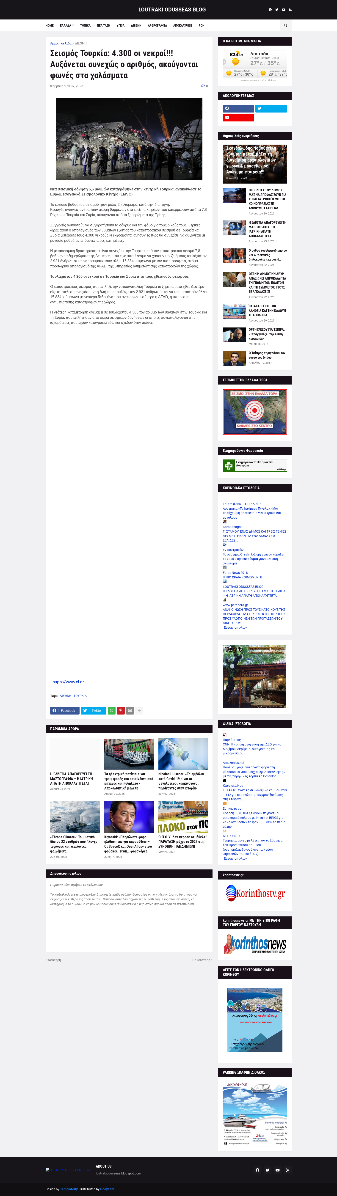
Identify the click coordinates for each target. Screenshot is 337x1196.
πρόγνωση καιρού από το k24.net (258, 80)
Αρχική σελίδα (61, 43)
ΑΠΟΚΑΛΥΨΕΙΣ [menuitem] (182, 25)
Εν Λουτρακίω (233, 550)
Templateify (69, 1189)
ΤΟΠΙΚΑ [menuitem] (85, 25)
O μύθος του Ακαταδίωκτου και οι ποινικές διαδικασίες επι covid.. (268, 254)
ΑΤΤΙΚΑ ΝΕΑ (231, 836)
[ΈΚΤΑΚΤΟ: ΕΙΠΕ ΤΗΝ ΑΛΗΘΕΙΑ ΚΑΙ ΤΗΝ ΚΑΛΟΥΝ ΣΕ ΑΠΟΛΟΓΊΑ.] (234, 311)
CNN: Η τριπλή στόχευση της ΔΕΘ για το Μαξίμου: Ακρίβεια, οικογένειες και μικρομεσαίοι (252, 748)
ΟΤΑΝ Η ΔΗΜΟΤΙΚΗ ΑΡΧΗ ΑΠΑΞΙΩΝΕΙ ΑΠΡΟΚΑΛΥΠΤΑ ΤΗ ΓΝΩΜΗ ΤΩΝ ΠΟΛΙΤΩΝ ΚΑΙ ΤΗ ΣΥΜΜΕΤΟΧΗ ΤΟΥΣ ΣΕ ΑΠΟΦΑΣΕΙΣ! (267, 283)
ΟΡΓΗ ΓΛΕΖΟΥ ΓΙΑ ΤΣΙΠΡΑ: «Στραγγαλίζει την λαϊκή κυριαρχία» (267, 334)
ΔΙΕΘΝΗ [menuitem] (136, 25)
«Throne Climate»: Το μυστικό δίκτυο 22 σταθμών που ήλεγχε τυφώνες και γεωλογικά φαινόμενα (73, 844)
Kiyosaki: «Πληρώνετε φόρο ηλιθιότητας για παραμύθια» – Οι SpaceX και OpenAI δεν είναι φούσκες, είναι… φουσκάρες (128, 844)
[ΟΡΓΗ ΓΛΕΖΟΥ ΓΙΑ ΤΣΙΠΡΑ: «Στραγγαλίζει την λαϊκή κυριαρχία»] (234, 334)
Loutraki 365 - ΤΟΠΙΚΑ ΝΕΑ (242, 504)
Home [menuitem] (50, 25)
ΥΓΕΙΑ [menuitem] (120, 25)
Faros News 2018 (235, 573)
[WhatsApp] (112, 711)
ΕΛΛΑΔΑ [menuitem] (65, 25)
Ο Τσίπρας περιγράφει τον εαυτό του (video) (267, 355)
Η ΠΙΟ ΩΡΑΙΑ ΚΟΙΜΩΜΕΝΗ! (242, 577)
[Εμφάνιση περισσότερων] (139, 711)
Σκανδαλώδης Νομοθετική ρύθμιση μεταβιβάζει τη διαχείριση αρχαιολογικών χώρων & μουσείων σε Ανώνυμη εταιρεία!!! (251, 160)
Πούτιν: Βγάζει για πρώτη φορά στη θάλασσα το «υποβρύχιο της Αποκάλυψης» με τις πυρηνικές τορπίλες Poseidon (254, 771)
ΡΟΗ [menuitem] (201, 25)
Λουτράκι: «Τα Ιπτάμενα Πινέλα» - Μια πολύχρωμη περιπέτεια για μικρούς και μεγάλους (252, 513)
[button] (134, 10)
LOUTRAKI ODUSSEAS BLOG (172, 10)
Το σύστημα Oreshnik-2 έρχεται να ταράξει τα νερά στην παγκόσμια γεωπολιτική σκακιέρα (254, 559)
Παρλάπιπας (232, 740)
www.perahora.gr (235, 605)
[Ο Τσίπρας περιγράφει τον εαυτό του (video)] (234, 358)
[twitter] (276, 10)
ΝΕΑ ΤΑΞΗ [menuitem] (103, 25)
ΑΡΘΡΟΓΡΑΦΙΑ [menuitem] (157, 25)
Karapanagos (232, 527)
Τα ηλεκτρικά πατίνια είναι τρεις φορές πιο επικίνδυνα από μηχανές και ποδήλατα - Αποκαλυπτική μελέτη (128, 781)
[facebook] (270, 10)
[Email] (130, 711)
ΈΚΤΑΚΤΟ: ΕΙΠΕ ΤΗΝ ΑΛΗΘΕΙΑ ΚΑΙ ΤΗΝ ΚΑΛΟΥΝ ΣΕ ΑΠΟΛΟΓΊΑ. (267, 310)
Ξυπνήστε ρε (232, 808)
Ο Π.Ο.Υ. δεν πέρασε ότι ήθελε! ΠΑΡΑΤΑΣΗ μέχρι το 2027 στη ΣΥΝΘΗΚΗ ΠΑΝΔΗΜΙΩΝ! (182, 842)
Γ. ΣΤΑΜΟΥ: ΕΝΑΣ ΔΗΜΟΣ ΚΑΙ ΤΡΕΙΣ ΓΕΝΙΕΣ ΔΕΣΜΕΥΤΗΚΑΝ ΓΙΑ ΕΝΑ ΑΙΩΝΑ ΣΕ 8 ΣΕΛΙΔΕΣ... (254, 536)
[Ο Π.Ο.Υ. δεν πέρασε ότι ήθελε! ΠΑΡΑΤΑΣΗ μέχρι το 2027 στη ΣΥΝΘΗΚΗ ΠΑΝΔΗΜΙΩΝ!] (183, 817)
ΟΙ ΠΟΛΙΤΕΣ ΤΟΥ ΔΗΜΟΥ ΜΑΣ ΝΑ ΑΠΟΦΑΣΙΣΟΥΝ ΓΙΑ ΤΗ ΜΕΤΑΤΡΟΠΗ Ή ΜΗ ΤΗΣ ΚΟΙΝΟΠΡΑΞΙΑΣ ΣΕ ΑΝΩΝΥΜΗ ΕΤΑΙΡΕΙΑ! (267, 199)
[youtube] (283, 10)
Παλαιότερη (201, 960)
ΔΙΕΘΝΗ (81, 43)
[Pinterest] (121, 711)
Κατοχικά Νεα (233, 785)
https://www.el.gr (68, 682)
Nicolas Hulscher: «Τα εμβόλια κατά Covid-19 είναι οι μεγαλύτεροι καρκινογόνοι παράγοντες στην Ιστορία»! (181, 781)
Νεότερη (54, 960)
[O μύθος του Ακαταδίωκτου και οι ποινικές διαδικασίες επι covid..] (234, 255)
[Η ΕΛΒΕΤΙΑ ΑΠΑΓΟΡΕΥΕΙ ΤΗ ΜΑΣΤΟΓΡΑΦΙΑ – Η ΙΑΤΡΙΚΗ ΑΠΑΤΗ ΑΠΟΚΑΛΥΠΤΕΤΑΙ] (75, 754)
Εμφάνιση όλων (235, 627)
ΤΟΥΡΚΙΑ (80, 695)
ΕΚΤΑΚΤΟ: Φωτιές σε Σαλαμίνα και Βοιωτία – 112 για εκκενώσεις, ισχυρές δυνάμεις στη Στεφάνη (255, 794)
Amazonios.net (233, 762)
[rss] (290, 10)
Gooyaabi (107, 1189)
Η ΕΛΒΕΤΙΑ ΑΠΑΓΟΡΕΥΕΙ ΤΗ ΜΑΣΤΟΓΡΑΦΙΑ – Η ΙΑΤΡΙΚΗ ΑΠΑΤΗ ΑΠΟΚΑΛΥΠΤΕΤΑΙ (71, 779)
